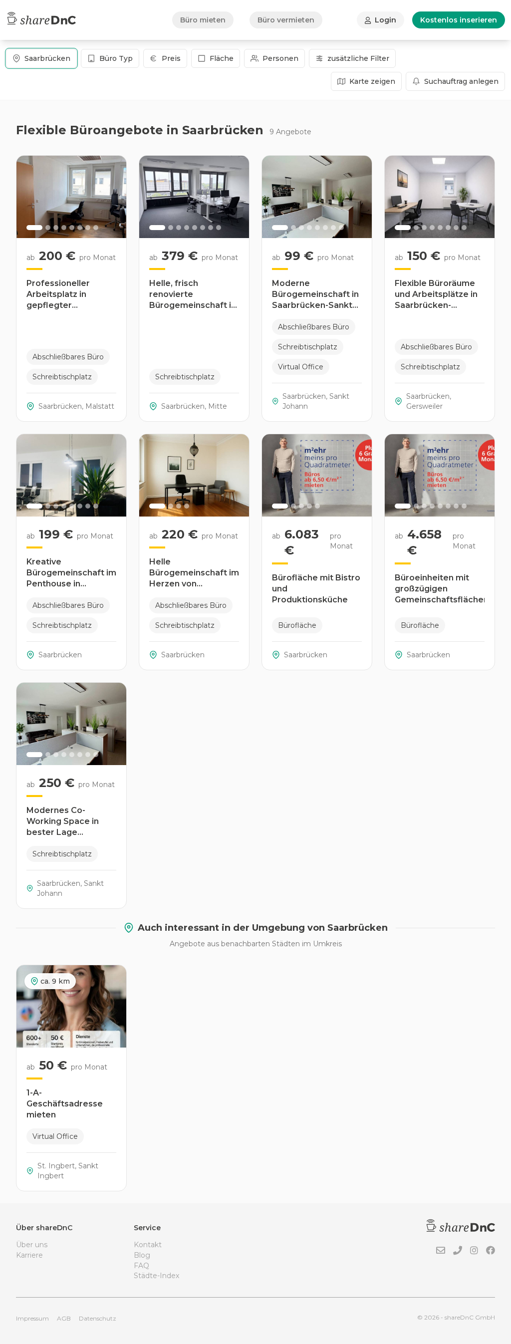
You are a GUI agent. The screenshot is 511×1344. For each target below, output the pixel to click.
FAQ (141, 1265)
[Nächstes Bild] (113, 197)
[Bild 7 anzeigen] (87, 227)
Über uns (31, 1244)
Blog (142, 1255)
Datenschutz (97, 1318)
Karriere (29, 1255)
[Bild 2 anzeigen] (47, 227)
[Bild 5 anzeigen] (71, 227)
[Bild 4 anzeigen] (63, 227)
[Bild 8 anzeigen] (95, 227)
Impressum (32, 1318)
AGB (64, 1318)
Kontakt (148, 1244)
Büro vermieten (285, 19)
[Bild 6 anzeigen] (79, 227)
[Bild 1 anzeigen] (34, 227)
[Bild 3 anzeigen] (55, 227)
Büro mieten (203, 19)
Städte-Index (156, 1275)
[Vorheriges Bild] (29, 197)
